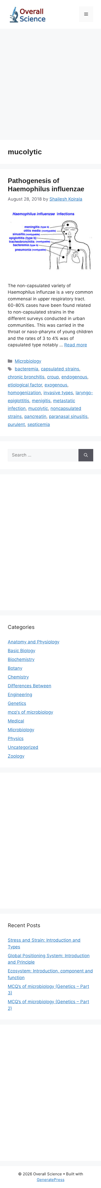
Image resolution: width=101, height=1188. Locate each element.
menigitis (41, 400)
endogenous (74, 376)
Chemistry (18, 677)
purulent (16, 424)
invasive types (58, 392)
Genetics (17, 703)
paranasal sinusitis (68, 416)
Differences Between (29, 685)
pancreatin (35, 416)
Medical (16, 721)
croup (53, 376)
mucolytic (38, 408)
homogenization (24, 392)
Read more (75, 344)
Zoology (16, 756)
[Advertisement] (50, 81)
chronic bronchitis (26, 376)
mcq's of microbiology (30, 712)
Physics (16, 738)
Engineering (20, 694)
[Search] (85, 455)
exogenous (56, 384)
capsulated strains (60, 368)
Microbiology (28, 361)
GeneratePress (50, 1179)
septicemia (38, 424)
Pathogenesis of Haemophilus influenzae (46, 185)
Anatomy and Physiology (33, 641)
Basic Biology (21, 650)
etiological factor (25, 384)
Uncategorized (23, 747)
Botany (15, 668)
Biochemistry (21, 659)
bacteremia (26, 368)
